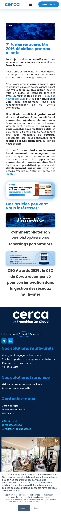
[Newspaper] (10, 340)
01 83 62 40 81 (9, 421)
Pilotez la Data (9, 367)
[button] (30, 4)
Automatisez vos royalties (16, 388)
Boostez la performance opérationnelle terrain (28, 359)
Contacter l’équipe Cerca (16, 429)
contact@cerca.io (12, 425)
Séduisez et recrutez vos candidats (21, 384)
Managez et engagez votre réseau (21, 355)
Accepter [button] (24, 508)
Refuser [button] (37, 508)
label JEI (11, 174)
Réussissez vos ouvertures (16, 363)
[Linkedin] (4, 340)
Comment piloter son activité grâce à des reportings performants (30, 238)
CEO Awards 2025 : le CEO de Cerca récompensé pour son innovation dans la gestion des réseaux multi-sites (30, 282)
